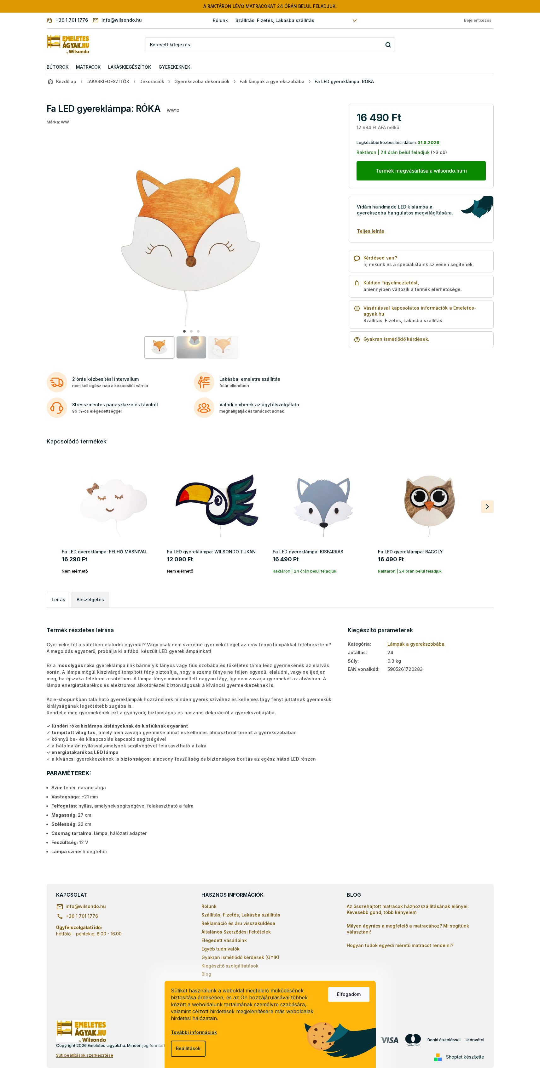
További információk (194, 1032)
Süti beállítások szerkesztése (84, 1055)
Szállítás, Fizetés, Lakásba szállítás (274, 20)
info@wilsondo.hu (86, 906)
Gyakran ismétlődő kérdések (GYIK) (240, 957)
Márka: (58, 121)
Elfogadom (349, 994)
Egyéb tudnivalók (220, 948)
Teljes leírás (370, 231)
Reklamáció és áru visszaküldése (238, 923)
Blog (206, 974)
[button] (184, 331)
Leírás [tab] (58, 599)
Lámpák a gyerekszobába (415, 644)
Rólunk (220, 20)
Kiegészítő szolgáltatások (229, 965)
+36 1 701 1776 (82, 916)
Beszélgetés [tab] (90, 599)
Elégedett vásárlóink (224, 940)
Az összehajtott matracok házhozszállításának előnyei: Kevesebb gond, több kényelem (408, 909)
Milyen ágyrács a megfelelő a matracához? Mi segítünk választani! (408, 928)
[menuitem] (57, 67)
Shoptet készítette (465, 1056)
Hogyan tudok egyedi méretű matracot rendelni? (400, 945)
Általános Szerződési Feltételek (236, 931)
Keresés (388, 44)
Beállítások (188, 1048)
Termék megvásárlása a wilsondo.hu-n (421, 171)
